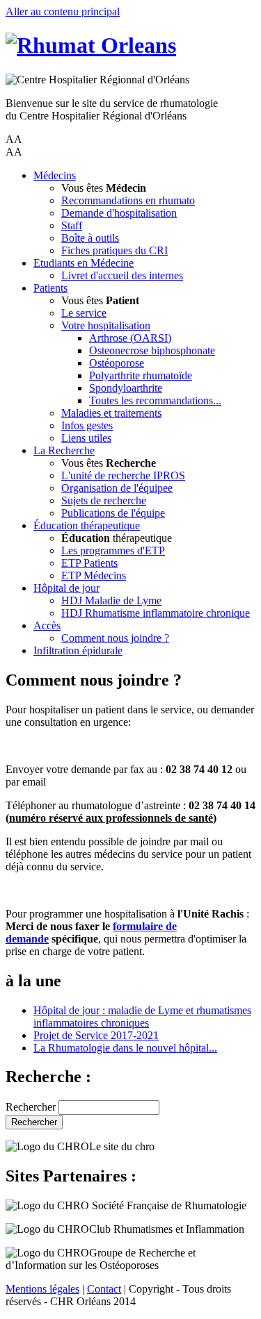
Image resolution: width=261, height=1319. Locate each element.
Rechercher (31, 1107)
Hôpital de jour (66, 588)
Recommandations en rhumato (128, 200)
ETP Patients (89, 563)
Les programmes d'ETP (113, 550)
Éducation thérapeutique (86, 525)
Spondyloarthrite (125, 388)
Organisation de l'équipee (117, 488)
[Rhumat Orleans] (91, 45)
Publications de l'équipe (113, 513)
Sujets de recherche (103, 500)
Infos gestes (87, 425)
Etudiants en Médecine (83, 263)
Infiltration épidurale (77, 650)
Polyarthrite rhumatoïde (140, 375)
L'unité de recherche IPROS (123, 475)
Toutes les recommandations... (155, 400)
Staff (71, 225)
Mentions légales (42, 1289)
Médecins (54, 175)
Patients (50, 288)
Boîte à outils (90, 238)
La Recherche (64, 450)
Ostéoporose (116, 363)
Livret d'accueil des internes (122, 275)
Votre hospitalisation (105, 325)
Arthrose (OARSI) (130, 338)
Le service (83, 313)
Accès (47, 625)
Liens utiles (86, 438)
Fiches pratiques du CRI (114, 250)
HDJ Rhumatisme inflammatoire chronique (155, 613)
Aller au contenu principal (63, 11)
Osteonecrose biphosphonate (152, 350)
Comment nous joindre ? (115, 638)
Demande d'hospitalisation (119, 213)
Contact (104, 1289)
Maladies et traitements (111, 413)
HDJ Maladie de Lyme (111, 600)
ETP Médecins (93, 575)
